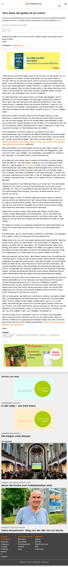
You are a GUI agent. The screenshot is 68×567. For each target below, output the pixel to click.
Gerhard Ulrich (7, 337)
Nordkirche (43, 335)
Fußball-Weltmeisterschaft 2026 (16, 482)
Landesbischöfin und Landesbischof (27, 335)
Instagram (5, 544)
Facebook (4, 542)
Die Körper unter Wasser (15, 436)
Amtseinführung (54, 335)
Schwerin (11, 335)
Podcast (21, 547)
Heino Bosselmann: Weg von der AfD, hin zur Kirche (32, 530)
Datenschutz (36, 562)
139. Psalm (29, 165)
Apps (20, 549)
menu (2, 4)
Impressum (45, 562)
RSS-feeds (22, 539)
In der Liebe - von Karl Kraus (18, 406)
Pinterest (4, 549)
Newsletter (22, 542)
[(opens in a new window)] (33, 61)
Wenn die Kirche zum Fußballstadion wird (26, 485)
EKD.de (38, 542)
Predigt (4, 335)
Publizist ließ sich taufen (13, 527)
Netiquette (22, 562)
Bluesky (4, 551)
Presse (29, 562)
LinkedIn (4, 556)
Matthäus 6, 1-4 (18, 45)
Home (4, 30)
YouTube (4, 547)
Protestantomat (24, 544)
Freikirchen (39, 549)
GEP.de (37, 539)
